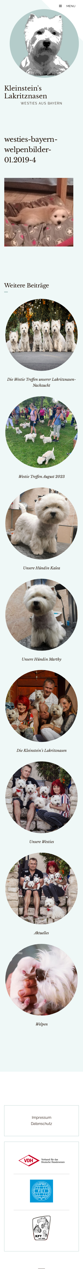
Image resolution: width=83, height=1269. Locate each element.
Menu (70, 6)
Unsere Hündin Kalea (41, 568)
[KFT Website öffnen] (41, 1239)
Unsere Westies (41, 841)
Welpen (42, 1024)
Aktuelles (41, 933)
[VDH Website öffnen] (41, 1165)
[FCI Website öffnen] (41, 1201)
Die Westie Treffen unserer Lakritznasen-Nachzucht (41, 382)
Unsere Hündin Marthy (41, 659)
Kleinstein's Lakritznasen (25, 92)
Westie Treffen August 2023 (41, 476)
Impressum (41, 1117)
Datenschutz (41, 1124)
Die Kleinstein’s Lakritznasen (42, 750)
